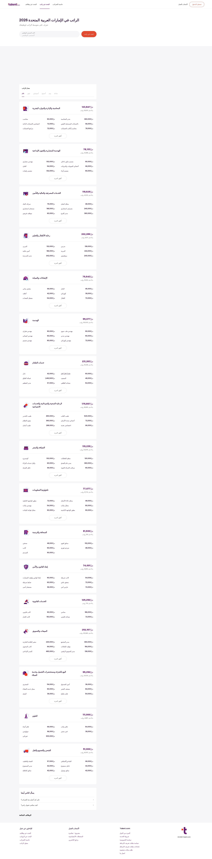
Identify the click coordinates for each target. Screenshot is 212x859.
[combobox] (47, 35)
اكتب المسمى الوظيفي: (28, 33)
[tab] (23, 94)
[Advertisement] (58, 64)
